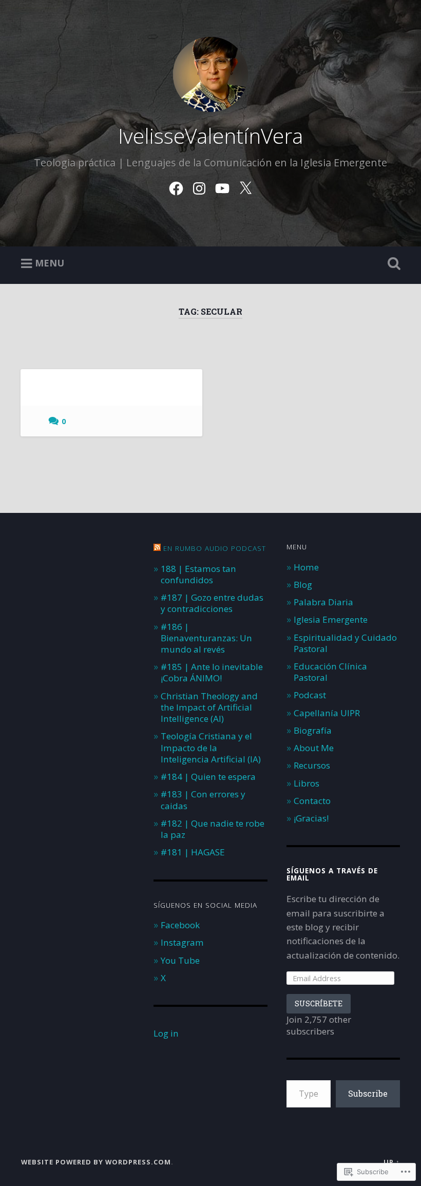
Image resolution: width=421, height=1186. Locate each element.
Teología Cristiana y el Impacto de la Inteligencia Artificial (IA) (211, 747)
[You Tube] (222, 186)
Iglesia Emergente (331, 619)
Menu (49, 263)
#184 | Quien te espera (208, 776)
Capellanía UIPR (327, 713)
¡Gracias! (311, 818)
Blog (303, 584)
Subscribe (368, 1093)
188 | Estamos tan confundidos (198, 574)
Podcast (310, 695)
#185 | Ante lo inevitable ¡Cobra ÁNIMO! (212, 672)
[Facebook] (176, 186)
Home (306, 567)
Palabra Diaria (323, 602)
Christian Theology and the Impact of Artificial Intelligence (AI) (209, 707)
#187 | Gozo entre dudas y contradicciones (212, 603)
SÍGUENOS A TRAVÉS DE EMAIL (332, 874)
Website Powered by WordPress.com (96, 1161)
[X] (245, 186)
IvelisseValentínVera (210, 136)
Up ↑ (392, 1161)
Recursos (312, 765)
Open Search (392, 263)
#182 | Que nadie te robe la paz (212, 828)
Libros (306, 783)
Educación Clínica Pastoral (330, 671)
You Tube (180, 960)
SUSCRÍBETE (318, 1003)
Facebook (180, 925)
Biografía (313, 730)
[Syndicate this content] (157, 548)
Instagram (182, 942)
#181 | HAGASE (193, 852)
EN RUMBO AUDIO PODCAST (214, 548)
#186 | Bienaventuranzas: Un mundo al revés (206, 638)
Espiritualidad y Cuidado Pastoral (345, 643)
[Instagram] (199, 186)
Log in (166, 1033)
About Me (314, 748)
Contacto (312, 801)
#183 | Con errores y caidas (203, 799)
